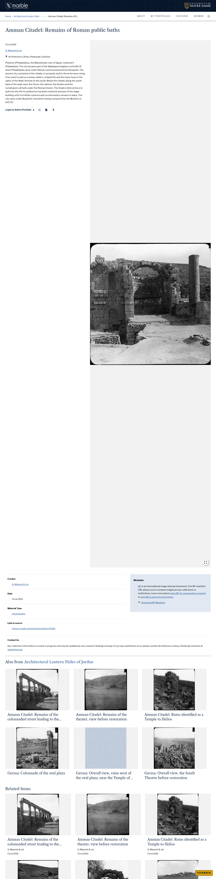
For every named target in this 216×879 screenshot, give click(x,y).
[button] (150, 304)
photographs (18, 614)
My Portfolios (160, 16)
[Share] (39, 109)
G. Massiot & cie (20, 584)
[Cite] (46, 109)
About (141, 16)
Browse (199, 16)
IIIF (139, 586)
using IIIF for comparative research (188, 593)
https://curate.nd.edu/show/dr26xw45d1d (33, 628)
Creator (11, 579)
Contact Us (13, 640)
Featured (182, 16)
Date (9, 593)
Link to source (14, 623)
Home (8, 16)
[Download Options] (53, 109)
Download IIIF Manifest (153, 602)
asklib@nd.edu (14, 649)
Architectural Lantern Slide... (27, 16)
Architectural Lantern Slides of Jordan (58, 662)
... (44, 16)
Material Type (14, 608)
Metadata (139, 580)
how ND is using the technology (157, 597)
